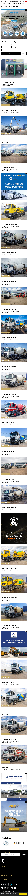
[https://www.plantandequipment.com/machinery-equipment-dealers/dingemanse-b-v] (14, 787)
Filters (12, 53)
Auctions (9, 3)
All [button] (2, 57)
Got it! (23, 893)
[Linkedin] (2, 888)
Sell (23, 3)
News (19, 3)
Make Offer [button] (11, 57)
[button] (14, 867)
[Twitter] (5, 888)
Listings (15, 3)
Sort (23, 53)
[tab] (2, 57)
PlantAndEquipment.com (9, 891)
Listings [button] (16, 57)
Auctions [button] (6, 57)
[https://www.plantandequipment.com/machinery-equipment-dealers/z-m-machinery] (14, 644)
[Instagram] (12, 888)
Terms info (14, 894)
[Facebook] (9, 888)
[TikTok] (15, 888)
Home (4, 3)
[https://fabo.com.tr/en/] (13, 843)
